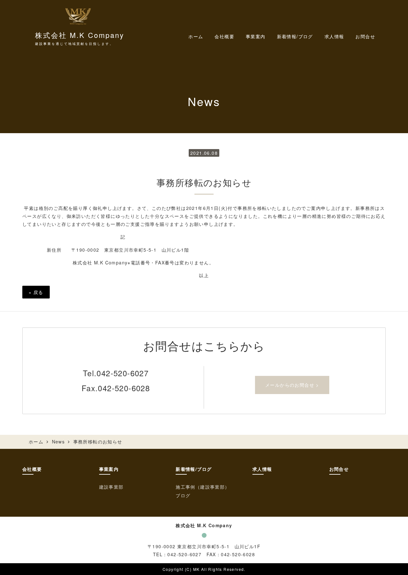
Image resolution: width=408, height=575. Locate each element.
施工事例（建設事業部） (202, 487)
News (58, 441)
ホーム (195, 36)
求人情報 (334, 36)
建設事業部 (111, 487)
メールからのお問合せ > (292, 385)
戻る (36, 292)
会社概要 (224, 36)
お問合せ (365, 36)
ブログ (183, 495)
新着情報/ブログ (194, 469)
